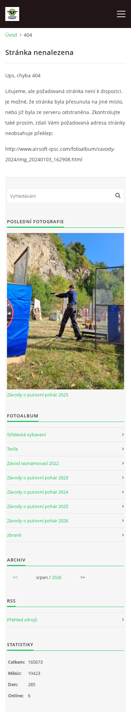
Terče (12, 449)
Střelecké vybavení (26, 434)
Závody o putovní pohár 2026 (37, 520)
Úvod (11, 34)
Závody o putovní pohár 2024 (37, 492)
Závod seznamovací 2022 (33, 463)
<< (15, 577)
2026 (56, 577)
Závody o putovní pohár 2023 (37, 477)
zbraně (14, 535)
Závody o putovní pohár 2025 (37, 395)
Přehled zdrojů (22, 619)
